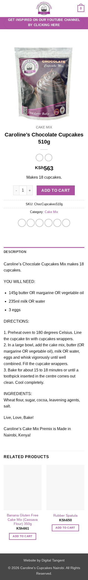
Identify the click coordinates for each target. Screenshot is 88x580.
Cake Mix (44, 127)
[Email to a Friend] (48, 223)
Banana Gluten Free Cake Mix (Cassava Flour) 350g (22, 519)
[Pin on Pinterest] (57, 223)
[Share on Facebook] (31, 223)
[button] (7, 8)
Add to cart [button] (23, 536)
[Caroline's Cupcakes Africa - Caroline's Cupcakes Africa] (44, 8)
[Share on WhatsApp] (22, 223)
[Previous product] (48, 157)
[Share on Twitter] (39, 223)
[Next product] (39, 157)
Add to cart (55, 190)
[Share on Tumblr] (66, 223)
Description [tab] (15, 252)
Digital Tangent (53, 560)
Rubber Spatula (65, 515)
